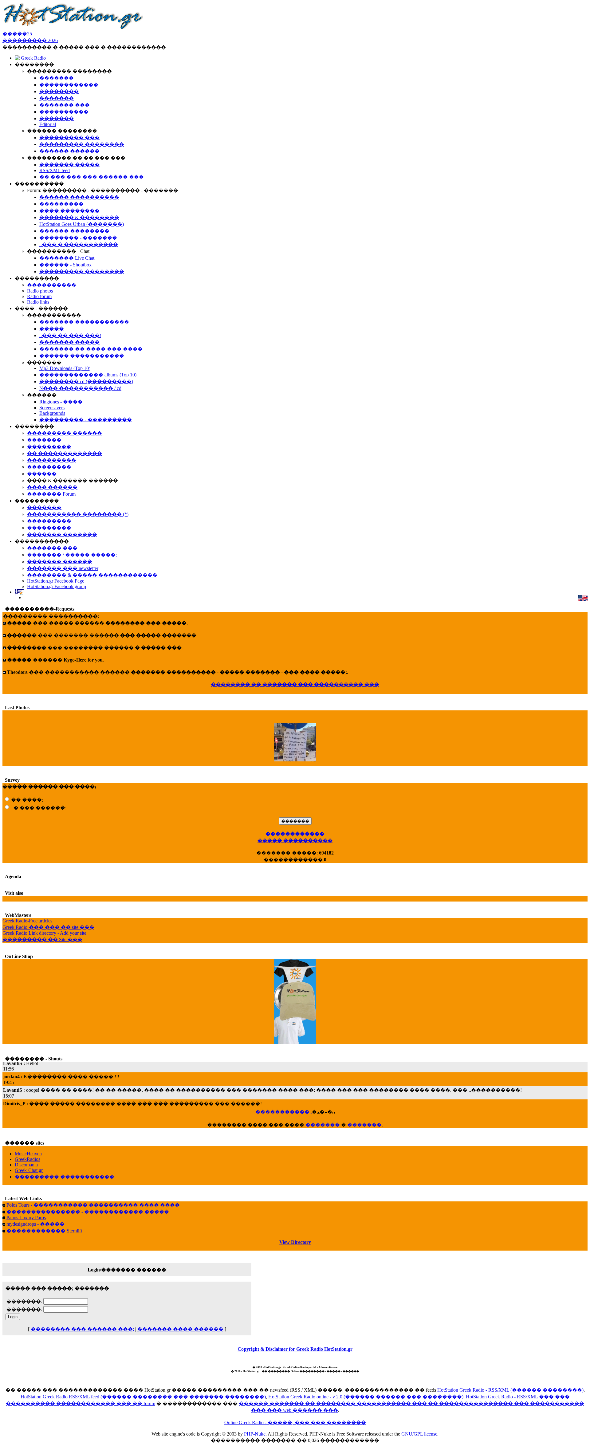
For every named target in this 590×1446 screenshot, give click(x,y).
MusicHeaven (28, 1153)
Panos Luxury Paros (26, 1217)
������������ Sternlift (44, 1230)
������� (322, 1124)
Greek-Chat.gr (29, 1170)
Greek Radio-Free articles (27, 920)
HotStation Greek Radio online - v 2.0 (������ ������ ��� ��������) (365, 1396)
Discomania (26, 1164)
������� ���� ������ (180, 1329)
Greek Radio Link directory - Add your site (44, 933)
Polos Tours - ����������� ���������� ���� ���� (93, 1205)
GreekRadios (27, 1159)
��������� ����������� (64, 1176)
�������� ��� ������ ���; (82, 1329)
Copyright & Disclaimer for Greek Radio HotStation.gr (295, 1349)
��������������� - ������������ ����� (87, 1211)
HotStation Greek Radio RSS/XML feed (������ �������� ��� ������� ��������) (143, 1396)
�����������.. (283, 1111)
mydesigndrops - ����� (35, 1224)
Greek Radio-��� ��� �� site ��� (48, 927)
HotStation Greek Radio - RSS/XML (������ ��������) (510, 1390)
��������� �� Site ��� (42, 939)
